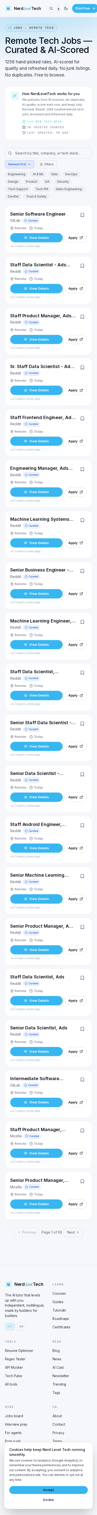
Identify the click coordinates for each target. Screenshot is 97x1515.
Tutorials (59, 1310)
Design (13, 181)
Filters (49, 164)
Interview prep (16, 1424)
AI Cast (57, 1367)
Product (31, 181)
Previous (29, 1232)
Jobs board (14, 1416)
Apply (73, 238)
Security (63, 181)
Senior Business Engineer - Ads (39, 570)
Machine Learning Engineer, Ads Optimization (40, 621)
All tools (11, 1384)
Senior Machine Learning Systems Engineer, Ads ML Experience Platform (39, 875)
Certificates (61, 1327)
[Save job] (82, 215)
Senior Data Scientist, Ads (38, 1027)
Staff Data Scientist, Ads (37, 976)
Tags (56, 1393)
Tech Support (18, 189)
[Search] (51, 8)
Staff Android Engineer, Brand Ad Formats (36, 825)
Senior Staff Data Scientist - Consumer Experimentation (40, 723)
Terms (57, 1441)
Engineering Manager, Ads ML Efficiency (39, 469)
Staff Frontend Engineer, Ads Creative (42, 418)
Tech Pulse (13, 1376)
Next (71, 1232)
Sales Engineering (69, 189)
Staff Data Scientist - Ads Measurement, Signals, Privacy (38, 265)
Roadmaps (60, 1319)
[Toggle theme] (66, 8)
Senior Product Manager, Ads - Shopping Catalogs (42, 926)
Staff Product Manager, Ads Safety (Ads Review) (40, 316)
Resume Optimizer (19, 1351)
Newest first (17, 164)
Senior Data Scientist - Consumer (34, 774)
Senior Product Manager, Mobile (37, 1181)
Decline (48, 1500)
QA (47, 181)
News (56, 1359)
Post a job (13, 1441)
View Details (39, 238)
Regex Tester (15, 1359)
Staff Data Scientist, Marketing (32, 672)
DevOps (71, 174)
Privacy (58, 1433)
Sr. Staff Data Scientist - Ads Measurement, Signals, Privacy (41, 367)
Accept (48, 1490)
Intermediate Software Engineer (34, 1079)
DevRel (13, 196)
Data (54, 174)
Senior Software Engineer (38, 214)
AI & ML (38, 174)
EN (10, 1326)
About (57, 1416)
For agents (13, 1433)
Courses (59, 1293)
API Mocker (14, 1367)
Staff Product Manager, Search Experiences (35, 1130)
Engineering (16, 174)
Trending (59, 1384)
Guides (57, 1302)
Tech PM (41, 189)
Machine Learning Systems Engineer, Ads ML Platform (39, 520)
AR (21, 1326)
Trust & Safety (36, 196)
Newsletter (60, 1376)
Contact (58, 1424)
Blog (56, 1351)
